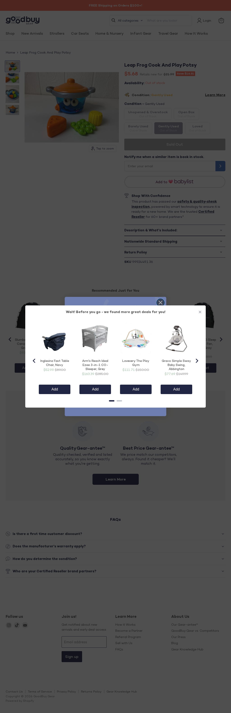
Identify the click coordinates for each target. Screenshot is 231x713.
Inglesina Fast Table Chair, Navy (54, 363)
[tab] (111, 401)
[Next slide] (196, 360)
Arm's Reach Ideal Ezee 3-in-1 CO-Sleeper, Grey (95, 365)
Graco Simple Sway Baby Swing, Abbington (176, 365)
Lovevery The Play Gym (135, 363)
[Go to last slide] (34, 360)
